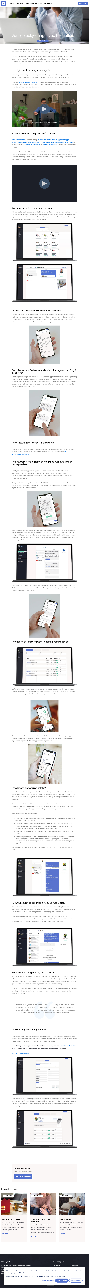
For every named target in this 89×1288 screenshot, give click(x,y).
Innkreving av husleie (11, 1219)
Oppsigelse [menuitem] (74, 1266)
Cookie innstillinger (48, 1280)
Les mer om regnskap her (21, 1053)
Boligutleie (42, 41)
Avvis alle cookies (76, 1280)
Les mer (5, 1234)
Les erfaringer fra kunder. (20, 454)
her (65, 452)
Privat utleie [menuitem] (42, 3)
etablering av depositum (30, 142)
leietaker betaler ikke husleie (64, 142)
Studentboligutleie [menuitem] (31, 3)
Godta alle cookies (62, 1280)
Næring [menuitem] (12, 3)
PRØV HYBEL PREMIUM (23, 1176)
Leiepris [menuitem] (49, 3)
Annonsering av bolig (19, 140)
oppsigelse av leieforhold (31, 145)
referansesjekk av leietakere (47, 140)
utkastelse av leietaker (50, 145)
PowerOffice (64, 1046)
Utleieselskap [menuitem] (20, 3)
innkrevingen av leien (47, 142)
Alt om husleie (66, 1219)
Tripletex (72, 1046)
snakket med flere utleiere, (28, 82)
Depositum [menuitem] (56, 1266)
